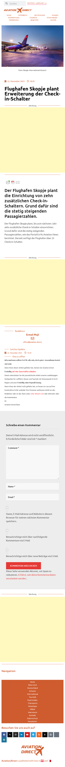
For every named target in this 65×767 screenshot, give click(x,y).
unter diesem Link (37, 393)
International (14, 17)
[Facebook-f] (4, 734)
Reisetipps (34, 20)
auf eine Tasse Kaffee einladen (24, 371)
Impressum (32, 712)
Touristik (33, 17)
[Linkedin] (21, 734)
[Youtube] (27, 734)
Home (9, 15)
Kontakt (32, 715)
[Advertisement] (32, 140)
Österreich (22, 15)
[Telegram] (33, 734)
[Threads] (44, 734)
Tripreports (14, 20)
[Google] (50, 734)
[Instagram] (15, 734)
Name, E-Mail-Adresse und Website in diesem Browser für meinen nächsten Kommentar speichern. (29, 517)
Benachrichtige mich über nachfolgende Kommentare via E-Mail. (26, 538)
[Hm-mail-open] (56, 734)
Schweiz (55, 15)
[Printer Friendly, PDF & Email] (13, 182)
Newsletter (32, 721)
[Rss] (39, 734)
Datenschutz (32, 718)
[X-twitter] (10, 734)
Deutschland (39, 15)
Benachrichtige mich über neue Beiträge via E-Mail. (32, 556)
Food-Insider (52, 17)
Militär (53, 20)
